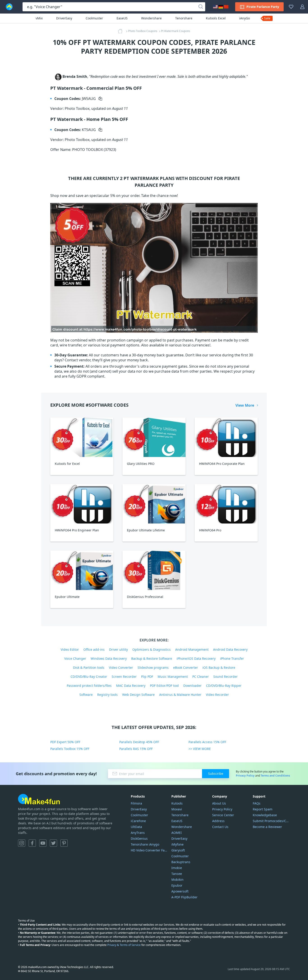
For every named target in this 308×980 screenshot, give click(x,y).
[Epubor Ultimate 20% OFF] (81, 570)
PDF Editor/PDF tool (164, 685)
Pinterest (64, 843)
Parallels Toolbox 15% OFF (69, 749)
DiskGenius (139, 838)
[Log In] (302, 7)
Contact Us (220, 827)
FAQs (256, 803)
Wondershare (151, 18)
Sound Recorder (225, 676)
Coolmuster (94, 18)
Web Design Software (138, 694)
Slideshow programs (153, 667)
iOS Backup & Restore (218, 667)
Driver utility (118, 649)
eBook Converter (185, 667)
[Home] (121, 31)
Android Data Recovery (230, 649)
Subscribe (215, 773)
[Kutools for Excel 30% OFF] (81, 437)
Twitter (53, 843)
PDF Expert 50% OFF (65, 742)
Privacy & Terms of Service (124, 945)
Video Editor (70, 649)
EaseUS (122, 18)
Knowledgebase (265, 815)
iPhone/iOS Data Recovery (196, 658)
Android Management (192, 649)
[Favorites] (291, 7)
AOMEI (176, 832)
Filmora (136, 803)
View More (244, 405)
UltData (136, 827)
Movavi (176, 809)
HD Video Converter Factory (149, 850)
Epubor (176, 885)
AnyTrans (138, 832)
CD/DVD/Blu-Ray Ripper (223, 685)
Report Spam (262, 809)
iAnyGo (244, 18)
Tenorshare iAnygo (145, 844)
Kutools (177, 803)
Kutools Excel (216, 18)
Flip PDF (147, 676)
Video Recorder (217, 694)
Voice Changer (75, 658)
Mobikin (177, 879)
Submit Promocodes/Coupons (271, 821)
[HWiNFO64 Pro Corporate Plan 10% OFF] (226, 437)
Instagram (21, 843)
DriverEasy (64, 18)
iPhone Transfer (232, 658)
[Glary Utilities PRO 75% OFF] (154, 437)
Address (218, 821)
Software (86, 694)
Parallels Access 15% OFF (207, 742)
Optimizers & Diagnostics (151, 649)
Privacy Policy (245, 775)
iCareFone (138, 821)
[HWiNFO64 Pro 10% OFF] (226, 503)
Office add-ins (94, 649)
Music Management (173, 676)
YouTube (42, 843)
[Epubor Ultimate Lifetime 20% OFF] (154, 503)
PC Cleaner (200, 676)
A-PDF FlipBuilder (184, 897)
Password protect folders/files (89, 685)
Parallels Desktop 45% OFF (139, 742)
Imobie (176, 868)
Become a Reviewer (267, 827)
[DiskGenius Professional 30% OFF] (154, 570)
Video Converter (121, 667)
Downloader (192, 685)
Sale (267, 18)
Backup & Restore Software (151, 658)
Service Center (223, 815)
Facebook (32, 843)
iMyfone (177, 844)
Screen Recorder (124, 676)
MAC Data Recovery (130, 685)
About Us (219, 803)
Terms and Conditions (275, 775)
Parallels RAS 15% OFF (136, 749)
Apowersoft (179, 891)
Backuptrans (180, 862)
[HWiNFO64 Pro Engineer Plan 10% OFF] (81, 503)
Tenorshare (183, 18)
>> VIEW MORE (199, 749)
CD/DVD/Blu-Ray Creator (89, 676)
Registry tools (107, 694)
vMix (39, 18)
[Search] (200, 6)
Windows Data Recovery (109, 658)
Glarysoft (178, 850)
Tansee (176, 874)
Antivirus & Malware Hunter (180, 694)
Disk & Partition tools (88, 667)
